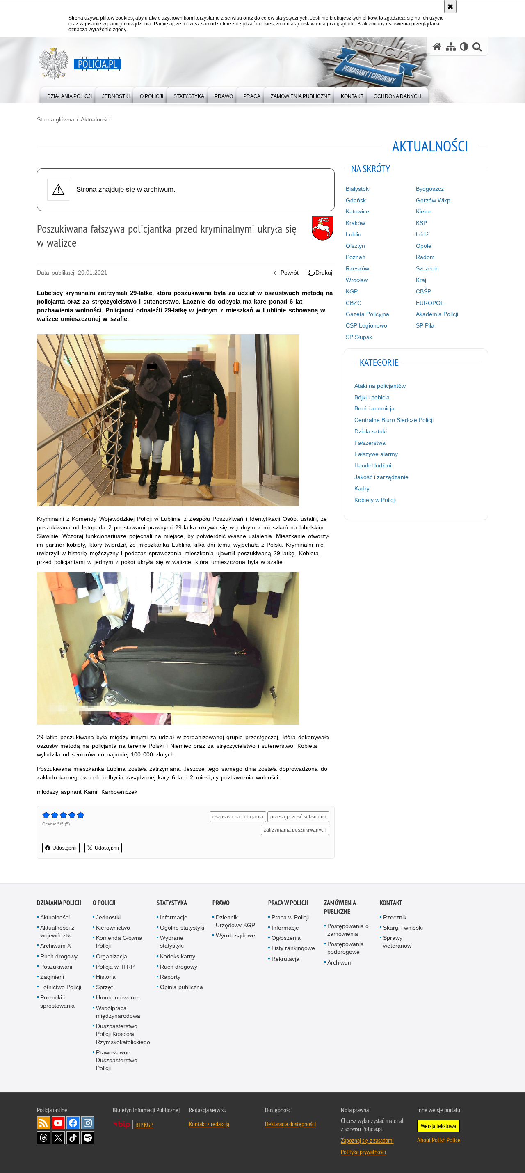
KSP (421, 223)
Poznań (355, 257)
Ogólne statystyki (182, 927)
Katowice (357, 211)
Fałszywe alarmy (376, 454)
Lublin (353, 234)
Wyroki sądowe (235, 935)
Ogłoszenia (286, 938)
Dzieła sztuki (370, 431)
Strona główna (55, 119)
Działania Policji (59, 902)
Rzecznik (394, 917)
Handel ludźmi (372, 465)
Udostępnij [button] (64, 848)
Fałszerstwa (370, 443)
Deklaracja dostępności (290, 1124)
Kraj (421, 280)
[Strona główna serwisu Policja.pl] (437, 46)
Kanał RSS (43, 1122)
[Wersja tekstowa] (464, 46)
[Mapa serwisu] (451, 46)
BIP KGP (144, 1124)
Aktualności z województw (57, 931)
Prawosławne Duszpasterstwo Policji (116, 1060)
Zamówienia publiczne (340, 907)
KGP (352, 291)
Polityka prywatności (363, 1152)
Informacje (173, 917)
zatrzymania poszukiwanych (295, 830)
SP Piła (425, 325)
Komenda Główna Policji (119, 942)
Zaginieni (52, 977)
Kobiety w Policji (375, 500)
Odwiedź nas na (58, 1122)
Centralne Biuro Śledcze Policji (394, 420)
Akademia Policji (437, 314)
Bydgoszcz (430, 189)
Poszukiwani (56, 966)
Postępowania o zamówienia (348, 930)
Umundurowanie (117, 997)
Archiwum (340, 962)
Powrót (290, 272)
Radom (425, 257)
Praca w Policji (288, 902)
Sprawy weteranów (397, 942)
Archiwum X (55, 945)
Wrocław (357, 280)
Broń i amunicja (374, 408)
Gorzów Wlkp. (434, 200)
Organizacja (111, 956)
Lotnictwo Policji (60, 987)
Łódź (422, 234)
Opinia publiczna (181, 987)
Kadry (362, 488)
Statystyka (172, 902)
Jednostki (108, 917)
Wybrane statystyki (172, 942)
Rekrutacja (285, 958)
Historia (106, 977)
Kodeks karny (177, 956)
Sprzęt (104, 987)
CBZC (353, 303)
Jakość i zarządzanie (381, 477)
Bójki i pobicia (372, 397)
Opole (423, 246)
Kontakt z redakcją (209, 1124)
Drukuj (323, 272)
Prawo (221, 902)
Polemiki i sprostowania (57, 1001)
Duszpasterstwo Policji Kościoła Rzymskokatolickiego (123, 1034)
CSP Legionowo (366, 325)
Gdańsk (356, 200)
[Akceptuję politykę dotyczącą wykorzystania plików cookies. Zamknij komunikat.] (450, 6)
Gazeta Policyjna (367, 314)
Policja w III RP (115, 966)
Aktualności (95, 119)
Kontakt (391, 902)
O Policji (104, 902)
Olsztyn (355, 246)
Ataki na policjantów (380, 386)
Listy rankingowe (293, 948)
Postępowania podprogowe (345, 948)
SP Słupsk (359, 337)
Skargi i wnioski (403, 927)
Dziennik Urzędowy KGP (235, 921)
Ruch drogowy (59, 956)
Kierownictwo (113, 927)
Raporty (170, 977)
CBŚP (423, 291)
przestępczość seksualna (298, 817)
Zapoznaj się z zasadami (367, 1140)
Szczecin (427, 268)
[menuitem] (69, 94)
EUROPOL (430, 303)
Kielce (423, 211)
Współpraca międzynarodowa (118, 1012)
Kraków (355, 223)
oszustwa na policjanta (237, 817)
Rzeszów (357, 268)
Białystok (357, 189)
